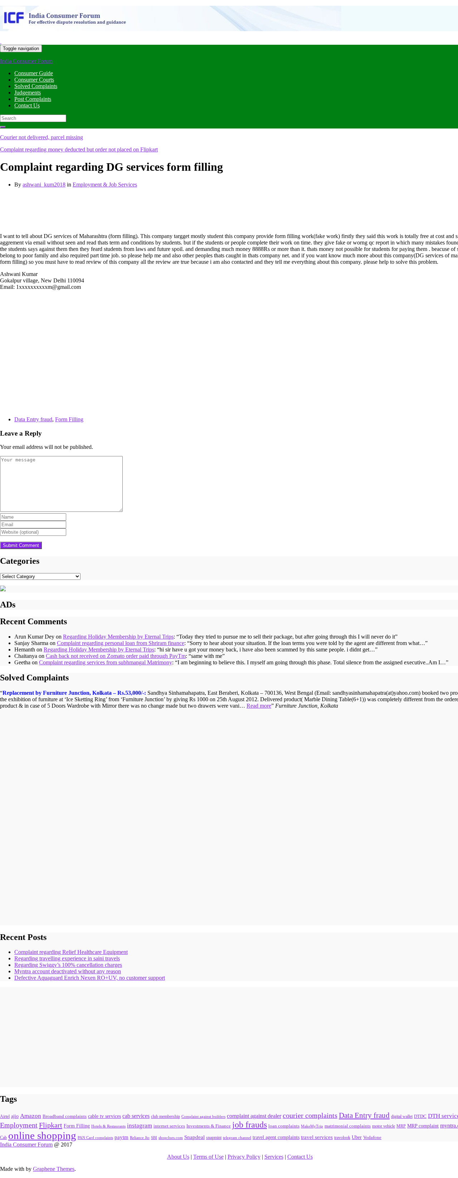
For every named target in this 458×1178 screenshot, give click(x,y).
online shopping (42, 1135)
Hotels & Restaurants (108, 1126)
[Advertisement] (130, 210)
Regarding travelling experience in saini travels (67, 958)
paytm (121, 1137)
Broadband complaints (65, 1116)
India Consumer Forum (26, 61)
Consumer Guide (33, 73)
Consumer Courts (34, 80)
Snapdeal (194, 1137)
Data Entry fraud (33, 419)
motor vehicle (383, 1126)
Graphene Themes (53, 1169)
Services (273, 1157)
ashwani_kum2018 (44, 184)
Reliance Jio (140, 1138)
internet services (169, 1126)
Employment (19, 1125)
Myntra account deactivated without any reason (67, 971)
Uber (357, 1137)
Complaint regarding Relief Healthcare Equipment (71, 952)
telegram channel (237, 1137)
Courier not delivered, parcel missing (41, 137)
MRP (401, 1126)
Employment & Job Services (105, 184)
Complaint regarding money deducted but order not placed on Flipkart (79, 149)
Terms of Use (208, 1157)
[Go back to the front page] (0, 41)
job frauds (249, 1124)
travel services (317, 1137)
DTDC (420, 1116)
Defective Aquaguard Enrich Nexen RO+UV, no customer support (89, 978)
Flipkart (50, 1125)
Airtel (5, 1116)
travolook (342, 1137)
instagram (139, 1125)
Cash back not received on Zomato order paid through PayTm (116, 656)
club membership (165, 1116)
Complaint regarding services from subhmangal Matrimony (105, 662)
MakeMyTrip (312, 1126)
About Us (178, 1157)
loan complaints (283, 1126)
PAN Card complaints (95, 1137)
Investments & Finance (208, 1126)
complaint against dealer (254, 1116)
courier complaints (310, 1115)
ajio (15, 1116)
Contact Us (27, 105)
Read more (259, 706)
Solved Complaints (35, 86)
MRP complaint (423, 1126)
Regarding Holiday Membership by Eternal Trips (118, 637)
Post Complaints (32, 99)
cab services (136, 1116)
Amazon (30, 1115)
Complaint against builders (203, 1116)
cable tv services (104, 1116)
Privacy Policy (244, 1157)
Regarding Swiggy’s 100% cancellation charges (68, 965)
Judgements (27, 92)
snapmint (213, 1137)
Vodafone (372, 1137)
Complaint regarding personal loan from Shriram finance (120, 643)
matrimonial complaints (348, 1126)
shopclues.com (171, 1137)
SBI (154, 1137)
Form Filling (69, 419)
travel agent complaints (276, 1137)
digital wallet (402, 1116)
